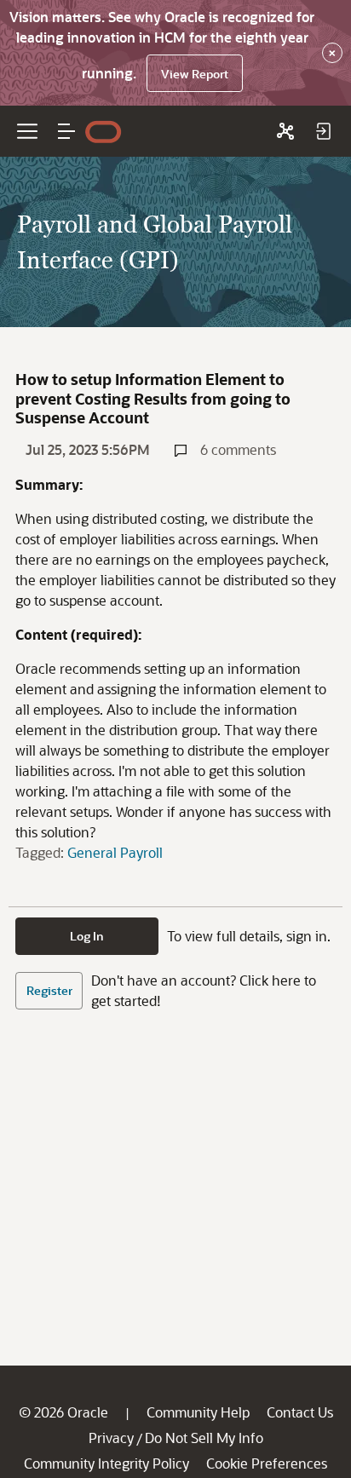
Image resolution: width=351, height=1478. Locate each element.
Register (49, 990)
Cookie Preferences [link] (266, 1463)
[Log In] (323, 131)
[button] (66, 131)
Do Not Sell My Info (204, 1437)
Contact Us (300, 1412)
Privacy (111, 1437)
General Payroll (115, 852)
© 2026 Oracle (63, 1412)
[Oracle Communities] (285, 131)
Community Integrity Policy (106, 1463)
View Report (194, 74)
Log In (87, 936)
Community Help (198, 1412)
